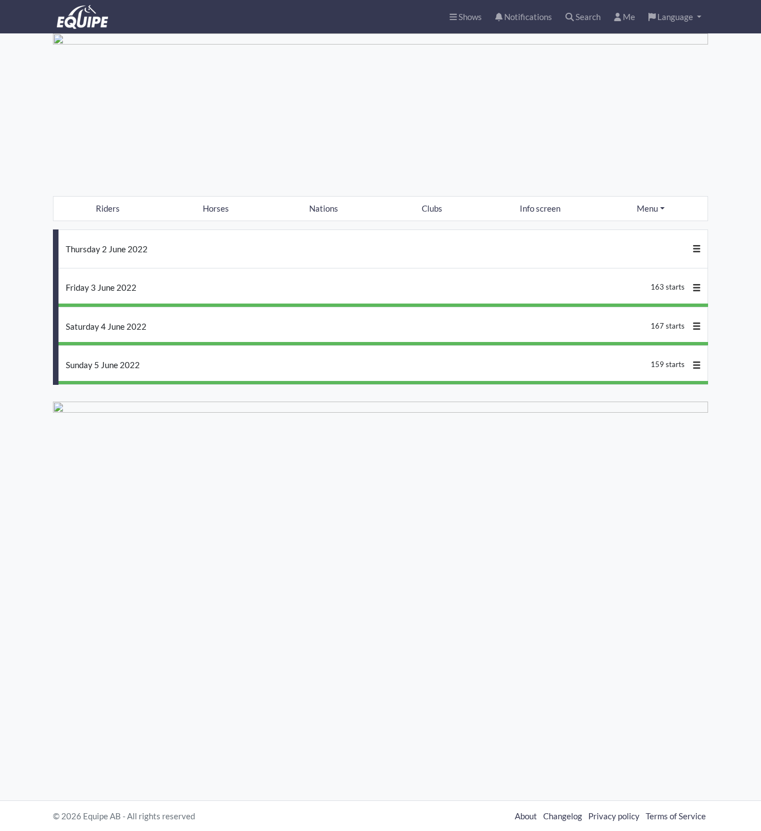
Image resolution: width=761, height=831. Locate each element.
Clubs (432, 208)
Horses (216, 208)
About (526, 816)
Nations (323, 208)
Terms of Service (676, 816)
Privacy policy (614, 816)
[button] (675, 17)
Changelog (562, 816)
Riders (108, 208)
